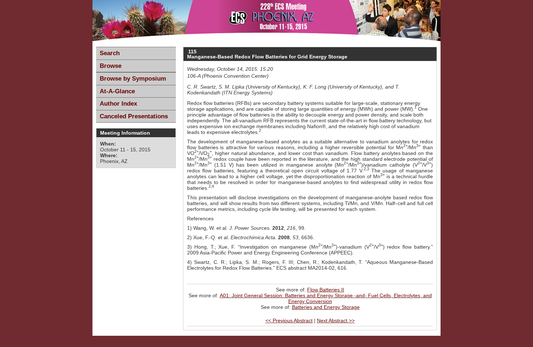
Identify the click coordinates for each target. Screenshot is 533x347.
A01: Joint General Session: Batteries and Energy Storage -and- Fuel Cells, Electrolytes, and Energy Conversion (326, 298)
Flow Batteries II (325, 290)
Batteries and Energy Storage (326, 307)
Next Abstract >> (336, 320)
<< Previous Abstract (289, 320)
